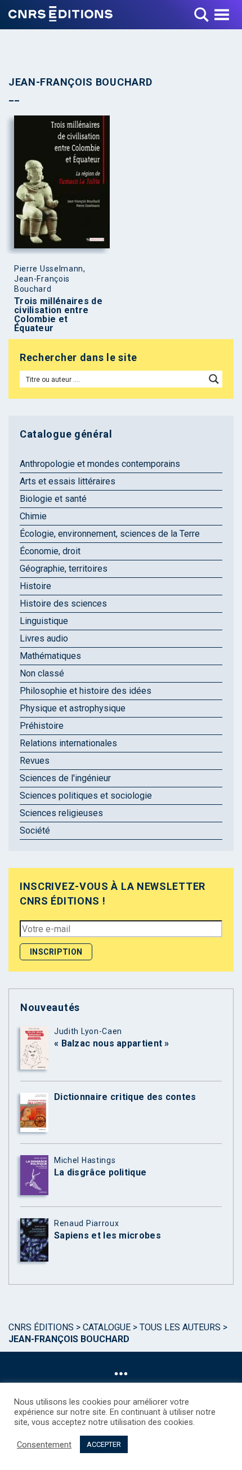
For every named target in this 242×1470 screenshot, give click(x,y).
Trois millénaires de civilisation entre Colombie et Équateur (58, 315)
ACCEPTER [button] (104, 1444)
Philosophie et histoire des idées (85, 690)
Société (35, 830)
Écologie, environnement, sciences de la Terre (110, 533)
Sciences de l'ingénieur (65, 778)
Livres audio (44, 638)
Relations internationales (68, 743)
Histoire (35, 586)
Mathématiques (50, 656)
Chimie (33, 516)
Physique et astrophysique (73, 708)
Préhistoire (42, 725)
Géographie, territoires (63, 568)
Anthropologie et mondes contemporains (100, 463)
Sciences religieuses (61, 813)
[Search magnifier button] (213, 379)
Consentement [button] (44, 1445)
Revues (35, 760)
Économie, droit (50, 551)
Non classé (42, 673)
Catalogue (107, 1327)
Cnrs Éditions (41, 1327)
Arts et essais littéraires (67, 481)
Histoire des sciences (63, 603)
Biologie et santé (53, 498)
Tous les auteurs (180, 1327)
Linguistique (44, 621)
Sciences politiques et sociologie (86, 795)
